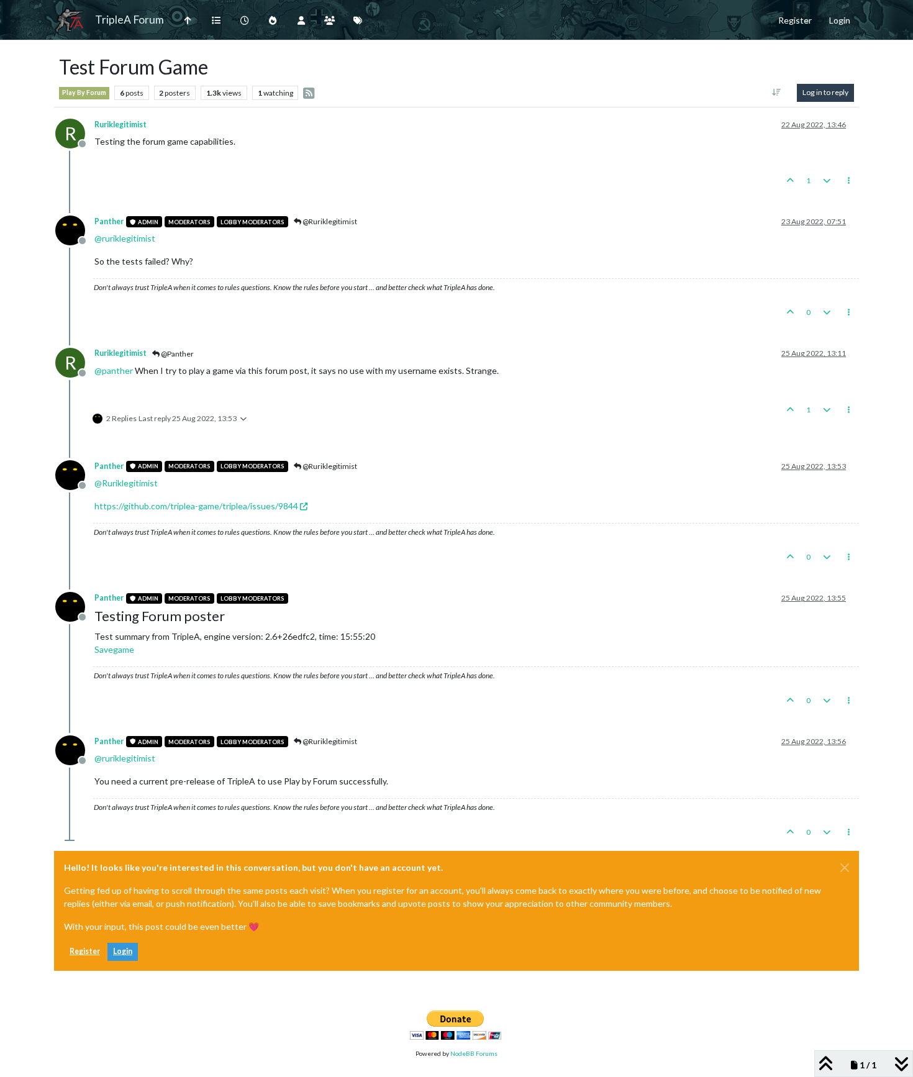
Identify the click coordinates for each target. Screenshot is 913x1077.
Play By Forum (84, 92)
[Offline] (74, 229)
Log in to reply (825, 92)
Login (122, 951)
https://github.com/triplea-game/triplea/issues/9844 (196, 506)
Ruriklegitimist (120, 124)
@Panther (177, 353)
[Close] (844, 867)
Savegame (114, 649)
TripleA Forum (129, 19)
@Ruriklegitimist (329, 221)
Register (85, 951)
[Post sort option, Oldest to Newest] (776, 92)
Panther (109, 221)
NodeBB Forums (473, 1053)
